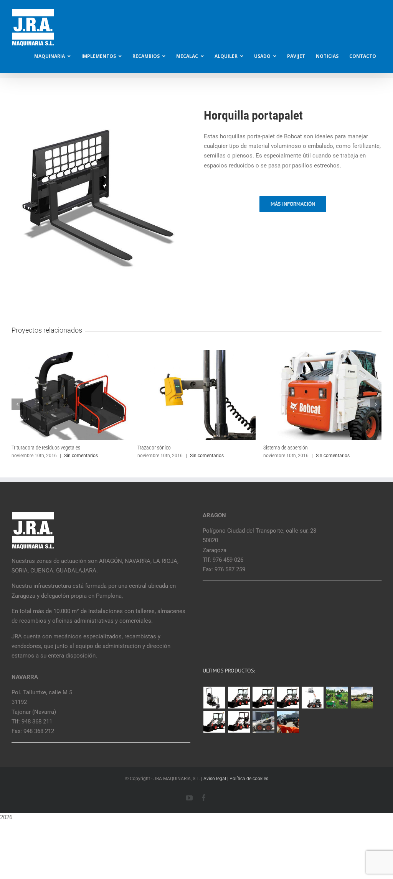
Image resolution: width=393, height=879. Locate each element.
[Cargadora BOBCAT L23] (238, 722)
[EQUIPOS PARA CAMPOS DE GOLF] (336, 697)
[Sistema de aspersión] (322, 353)
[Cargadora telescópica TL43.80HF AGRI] (287, 722)
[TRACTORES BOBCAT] (361, 697)
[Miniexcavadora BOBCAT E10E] (214, 697)
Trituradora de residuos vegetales (46, 447)
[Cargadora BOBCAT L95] (238, 697)
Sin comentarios (81, 455)
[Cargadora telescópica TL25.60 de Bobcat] (312, 697)
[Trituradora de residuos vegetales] (71, 353)
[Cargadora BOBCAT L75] (287, 697)
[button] (17, 404)
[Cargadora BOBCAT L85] (263, 697)
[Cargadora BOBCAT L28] (214, 722)
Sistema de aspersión (285, 447)
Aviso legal (214, 778)
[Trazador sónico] (196, 353)
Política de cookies (249, 778)
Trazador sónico (154, 447)
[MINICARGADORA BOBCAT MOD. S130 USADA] (263, 722)
